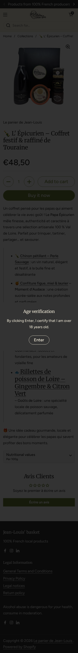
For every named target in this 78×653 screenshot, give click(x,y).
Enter (39, 339)
